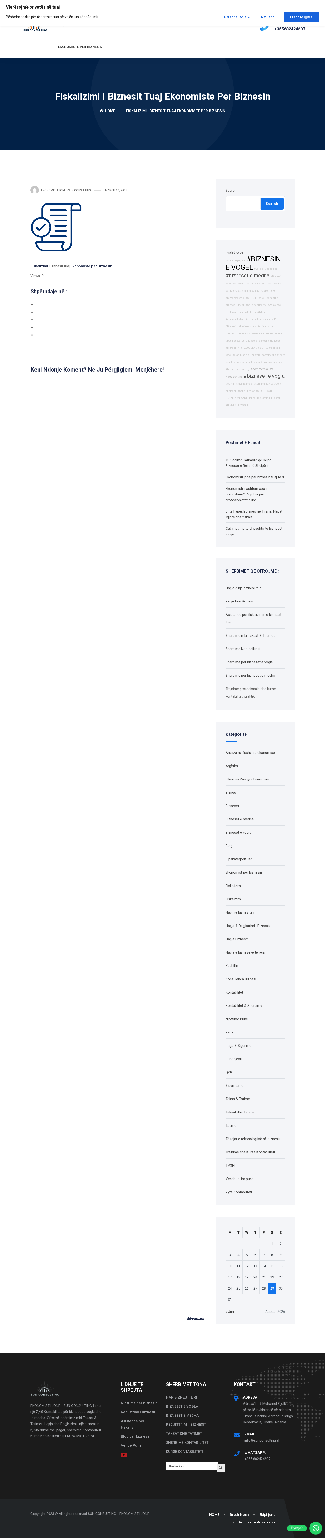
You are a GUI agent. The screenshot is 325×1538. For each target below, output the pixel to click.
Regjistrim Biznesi (239, 601)
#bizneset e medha (248, 276)
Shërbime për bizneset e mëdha (250, 675)
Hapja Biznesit (237, 939)
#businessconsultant (238, 340)
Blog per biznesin (135, 1436)
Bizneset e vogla (238, 832)
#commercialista (262, 369)
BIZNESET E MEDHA (182, 1415)
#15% (251, 355)
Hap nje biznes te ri (240, 912)
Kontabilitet (234, 992)
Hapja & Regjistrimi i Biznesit (248, 926)
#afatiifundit (239, 355)
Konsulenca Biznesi (241, 979)
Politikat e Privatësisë (257, 1522)
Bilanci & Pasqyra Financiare (247, 779)
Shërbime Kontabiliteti (243, 649)
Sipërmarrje (234, 1085)
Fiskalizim (233, 886)
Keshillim (232, 966)
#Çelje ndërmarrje (256, 305)
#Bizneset (274, 340)
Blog (229, 846)
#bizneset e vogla (264, 376)
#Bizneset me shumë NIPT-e (262, 319)
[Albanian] (124, 1454)
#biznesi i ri (233, 347)
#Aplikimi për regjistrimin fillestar (260, 398)
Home (110, 111)
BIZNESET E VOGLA (182, 1406)
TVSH (230, 1165)
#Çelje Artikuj (268, 290)
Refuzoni (268, 17)
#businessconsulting (238, 369)
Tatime (231, 1125)
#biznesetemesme (272, 362)
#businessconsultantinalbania (255, 326)
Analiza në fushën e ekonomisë (250, 752)
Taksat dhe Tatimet (241, 1112)
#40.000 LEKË (249, 347)
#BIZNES (263, 347)
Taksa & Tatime (238, 1099)
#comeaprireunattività (238, 333)
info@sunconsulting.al (261, 1440)
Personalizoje (235, 17)
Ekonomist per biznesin (244, 872)
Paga (229, 1032)
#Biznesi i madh (235, 305)
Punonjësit (234, 1059)
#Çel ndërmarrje (268, 297)
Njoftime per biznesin (139, 1403)
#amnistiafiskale (235, 319)
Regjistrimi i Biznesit (138, 1412)
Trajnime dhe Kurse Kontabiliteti (250, 1152)
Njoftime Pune (237, 1019)
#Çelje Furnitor (246, 390)
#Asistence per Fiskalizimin (267, 333)
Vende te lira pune (240, 1179)
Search (231, 190)
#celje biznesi (259, 340)
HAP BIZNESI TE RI (181, 1397)
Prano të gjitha (301, 17)
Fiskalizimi (39, 266)
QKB (229, 1072)
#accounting (234, 376)
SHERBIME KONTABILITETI (187, 1442)
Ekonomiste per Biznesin (80, 47)
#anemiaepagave (236, 260)
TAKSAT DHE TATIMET (184, 1433)
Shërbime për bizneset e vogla (249, 662)
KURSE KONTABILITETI (184, 1452)
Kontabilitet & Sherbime (244, 1006)
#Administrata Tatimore (239, 383)
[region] (162, 13)
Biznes (231, 792)
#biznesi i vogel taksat (259, 283)
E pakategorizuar (239, 859)
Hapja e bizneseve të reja (245, 952)
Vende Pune (131, 1445)
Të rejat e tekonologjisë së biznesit (253, 1139)
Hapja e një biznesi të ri (243, 588)
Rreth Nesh (239, 1515)
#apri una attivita (263, 383)
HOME (214, 1515)
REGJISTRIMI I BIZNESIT (186, 1424)
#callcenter (238, 283)
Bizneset (232, 806)
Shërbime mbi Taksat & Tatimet (250, 635)
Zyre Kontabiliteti (239, 1192)
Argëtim (232, 766)
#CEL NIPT (252, 297)
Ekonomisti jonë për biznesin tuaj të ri (255, 477)
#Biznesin (231, 326)
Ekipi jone (267, 1515)
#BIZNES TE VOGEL (237, 405)
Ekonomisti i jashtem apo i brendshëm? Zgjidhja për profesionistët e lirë (246, 494)
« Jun (230, 1311)
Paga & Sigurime (238, 1045)
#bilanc (261, 312)
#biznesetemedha (265, 355)
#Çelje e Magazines (265, 268)
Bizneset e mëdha (240, 819)
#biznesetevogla (235, 297)
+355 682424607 (257, 1459)
